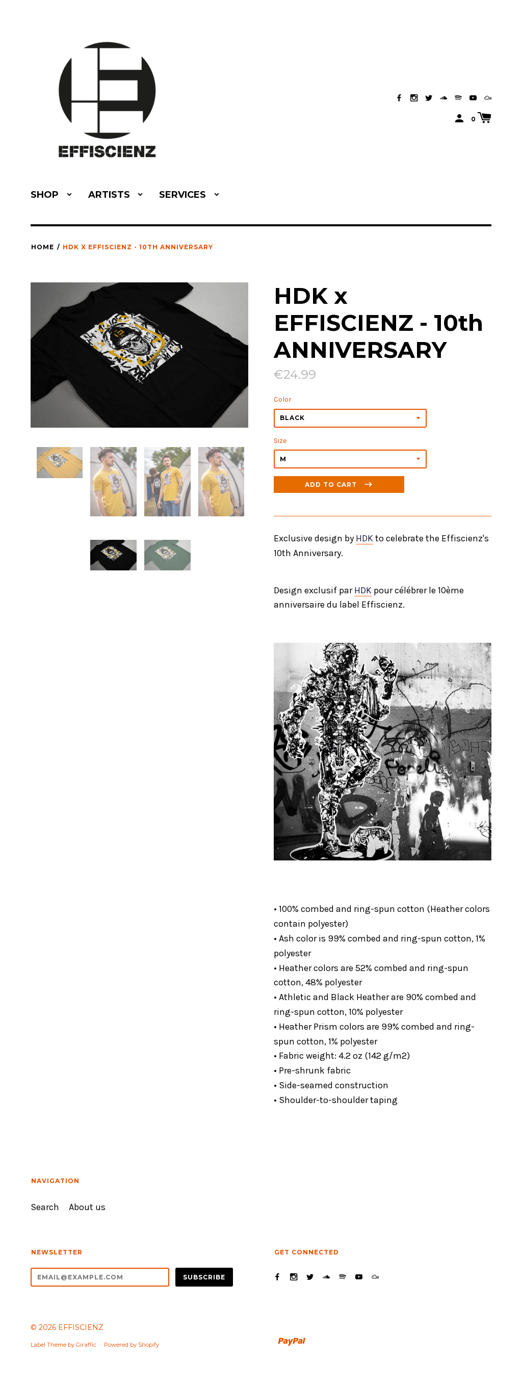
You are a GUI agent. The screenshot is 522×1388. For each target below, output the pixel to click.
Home (42, 247)
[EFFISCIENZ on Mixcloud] (487, 98)
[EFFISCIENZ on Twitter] (428, 98)
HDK (364, 538)
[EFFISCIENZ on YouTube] (473, 98)
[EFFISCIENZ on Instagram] (413, 98)
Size (280, 440)
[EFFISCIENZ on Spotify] (458, 98)
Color (283, 399)
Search (45, 1207)
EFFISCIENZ (80, 1327)
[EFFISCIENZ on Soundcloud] (443, 98)
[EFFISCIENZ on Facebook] (399, 98)
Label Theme (48, 1344)
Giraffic (86, 1344)
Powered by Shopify (131, 1344)
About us (87, 1207)
